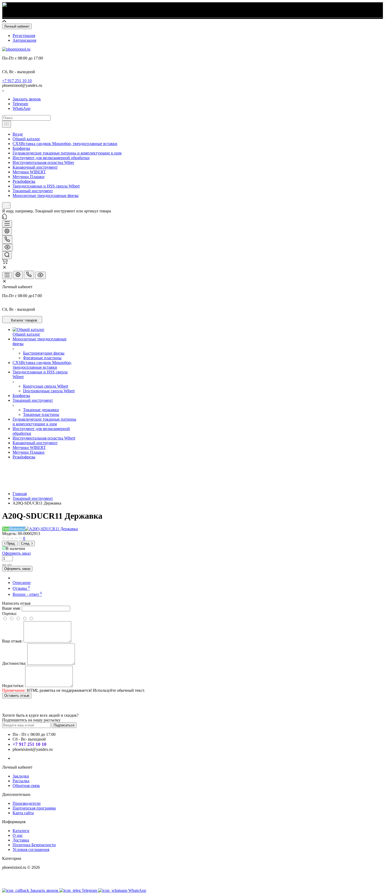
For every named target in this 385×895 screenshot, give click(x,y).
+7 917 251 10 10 (17, 80)
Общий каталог (26, 139)
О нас (18, 835)
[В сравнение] (4, 565)
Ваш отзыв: (12, 641)
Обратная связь (26, 785)
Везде (18, 134)
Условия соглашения (31, 849)
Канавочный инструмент (35, 167)
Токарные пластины (41, 414)
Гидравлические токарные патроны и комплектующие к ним (67, 153)
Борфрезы (21, 148)
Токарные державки (41, 410)
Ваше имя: (11, 608)
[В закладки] (9, 565)
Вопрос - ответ (27, 594)
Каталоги (21, 830)
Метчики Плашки (29, 176)
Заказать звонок (27, 99)
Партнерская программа (34, 808)
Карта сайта (23, 813)
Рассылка (21, 781)
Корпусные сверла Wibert (45, 386)
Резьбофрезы (24, 181)
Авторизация (24, 40)
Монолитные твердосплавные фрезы (46, 195)
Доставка (21, 840)
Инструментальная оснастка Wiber (43, 162)
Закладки (21, 776)
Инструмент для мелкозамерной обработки (51, 158)
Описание (22, 582)
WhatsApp (21, 108)
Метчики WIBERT (29, 172)
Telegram (20, 103)
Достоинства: (14, 663)
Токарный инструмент (33, 191)
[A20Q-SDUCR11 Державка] (51, 529)
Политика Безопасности (34, 845)
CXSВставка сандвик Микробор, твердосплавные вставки (65, 143)
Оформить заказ (16, 553)
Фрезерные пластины (42, 358)
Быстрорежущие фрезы (43, 353)
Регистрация (24, 35)
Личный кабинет (17, 26)
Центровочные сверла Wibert (49, 391)
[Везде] (6, 124)
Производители (27, 803)
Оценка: (9, 613)
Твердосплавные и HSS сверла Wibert (46, 186)
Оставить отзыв (16, 696)
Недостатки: (13, 685)
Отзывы (21, 588)
